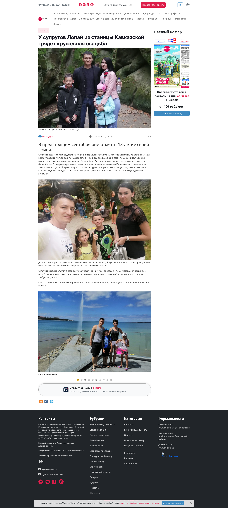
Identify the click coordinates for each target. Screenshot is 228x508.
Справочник (130, 463)
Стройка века (102, 18)
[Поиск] (180, 4)
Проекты (94, 487)
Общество (44, 30)
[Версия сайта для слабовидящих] (188, 5)
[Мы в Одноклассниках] (88, 5)
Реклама (128, 458)
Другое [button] (57, 24)
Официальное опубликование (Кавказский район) (172, 436)
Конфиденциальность (135, 429)
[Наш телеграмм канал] (81, 5)
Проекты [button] (166, 18)
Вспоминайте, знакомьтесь (67, 13)
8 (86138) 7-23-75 (49, 469)
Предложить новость (153, 4)
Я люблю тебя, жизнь (122, 18)
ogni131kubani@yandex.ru (53, 474)
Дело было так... (132, 13)
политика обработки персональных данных (139, 503)
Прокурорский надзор (64, 18)
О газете (128, 435)
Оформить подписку (172, 113)
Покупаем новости (134, 445)
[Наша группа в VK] (85, 5)
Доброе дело (149, 13)
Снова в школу (86, 18)
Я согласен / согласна (173, 503)
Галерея (94, 477)
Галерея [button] (140, 18)
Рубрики (94, 482)
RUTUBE (97, 388)
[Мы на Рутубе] (92, 5)
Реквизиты (129, 453)
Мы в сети (180, 18)
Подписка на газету (134, 440)
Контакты (129, 424)
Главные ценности (112, 13)
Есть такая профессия (169, 13)
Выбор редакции (92, 13)
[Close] (191, 503)
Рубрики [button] (152, 18)
